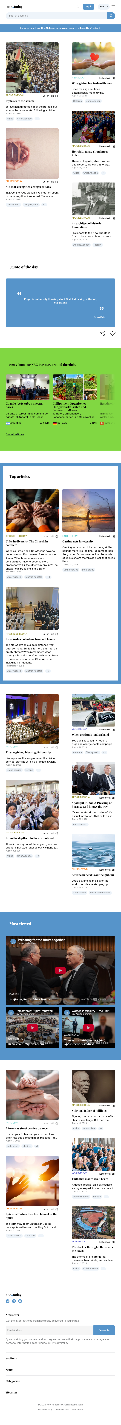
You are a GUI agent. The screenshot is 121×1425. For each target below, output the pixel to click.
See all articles (15, 434)
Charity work (13, 205)
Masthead (77, 1410)
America (77, 752)
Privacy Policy (45, 1410)
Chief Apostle (24, 119)
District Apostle (81, 245)
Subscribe (104, 1330)
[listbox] (104, 7)
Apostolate (89, 1128)
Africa (10, 119)
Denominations (81, 1197)
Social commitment (100, 893)
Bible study (88, 570)
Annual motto (80, 824)
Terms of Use (62, 1410)
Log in (88, 7)
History (98, 245)
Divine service (71, 570)
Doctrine (30, 1236)
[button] (51, 96)
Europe (29, 770)
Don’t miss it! (93, 28)
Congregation (31, 205)
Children (50, 28)
